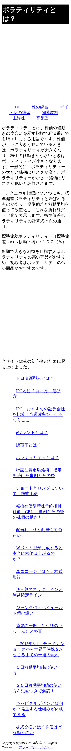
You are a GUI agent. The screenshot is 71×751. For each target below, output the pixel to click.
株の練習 (40, 107)
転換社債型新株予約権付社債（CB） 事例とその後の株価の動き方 (38, 511)
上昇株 (19, 118)
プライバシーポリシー (36, 747)
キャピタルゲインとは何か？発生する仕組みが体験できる (38, 709)
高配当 (42, 118)
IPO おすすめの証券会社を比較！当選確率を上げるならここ (39, 414)
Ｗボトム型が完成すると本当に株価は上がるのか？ (38, 553)
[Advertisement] (35, 64)
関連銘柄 (50, 112)
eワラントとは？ (32, 432)
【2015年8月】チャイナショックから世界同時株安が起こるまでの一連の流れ (38, 649)
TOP (16, 107)
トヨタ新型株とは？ (35, 378)
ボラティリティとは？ (37, 457)
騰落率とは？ (28, 445)
